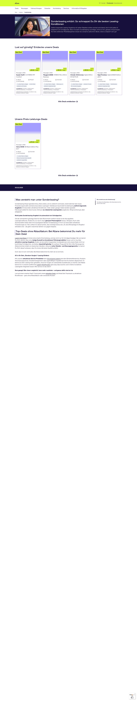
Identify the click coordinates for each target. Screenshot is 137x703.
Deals (17, 8)
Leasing (37, 68)
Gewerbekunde (118, 3)
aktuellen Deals (51, 273)
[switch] (132, 697)
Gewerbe (47, 8)
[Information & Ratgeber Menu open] (88, 8)
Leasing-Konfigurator (43, 265)
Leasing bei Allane (20, 238)
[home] (32, 3)
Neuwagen (24, 8)
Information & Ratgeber (79, 8)
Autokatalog (57, 8)
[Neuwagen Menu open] (29, 8)
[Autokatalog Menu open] (62, 8)
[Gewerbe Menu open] (52, 8)
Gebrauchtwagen (36, 8)
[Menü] (135, 694)
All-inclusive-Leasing (54, 259)
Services (66, 8)
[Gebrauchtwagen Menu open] (43, 8)
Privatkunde (110, 3)
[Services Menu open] (70, 8)
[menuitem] (18, 8)
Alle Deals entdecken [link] (66, 101)
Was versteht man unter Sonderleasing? (106, 199)
